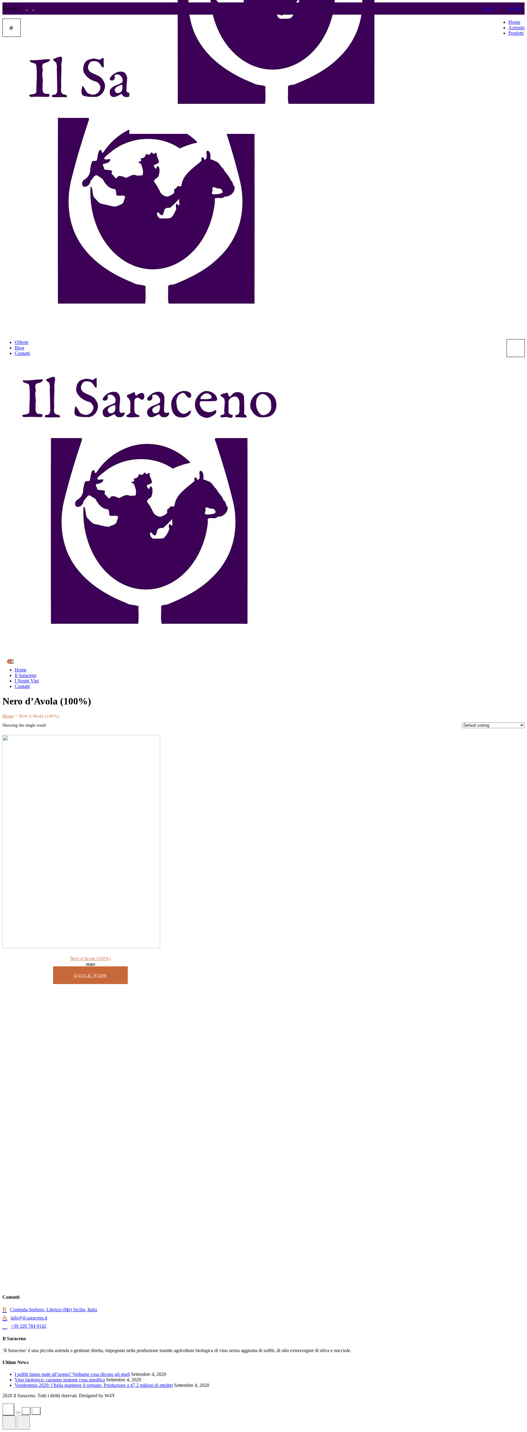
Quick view (90, 975)
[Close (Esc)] (8, 1409)
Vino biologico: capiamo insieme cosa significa (60, 1379)
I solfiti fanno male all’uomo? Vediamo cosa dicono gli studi (72, 1374)
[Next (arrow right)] (23, 1423)
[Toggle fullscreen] (26, 1411)
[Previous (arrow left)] (9, 1423)
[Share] (18, 1412)
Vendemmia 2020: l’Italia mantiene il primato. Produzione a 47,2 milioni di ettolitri (94, 1385)
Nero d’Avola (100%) (90, 958)
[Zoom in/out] (36, 1411)
